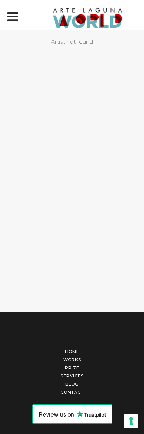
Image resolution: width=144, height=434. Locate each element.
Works (72, 359)
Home (72, 351)
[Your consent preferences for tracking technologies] (131, 421)
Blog (72, 384)
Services (72, 376)
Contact (72, 392)
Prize (72, 367)
